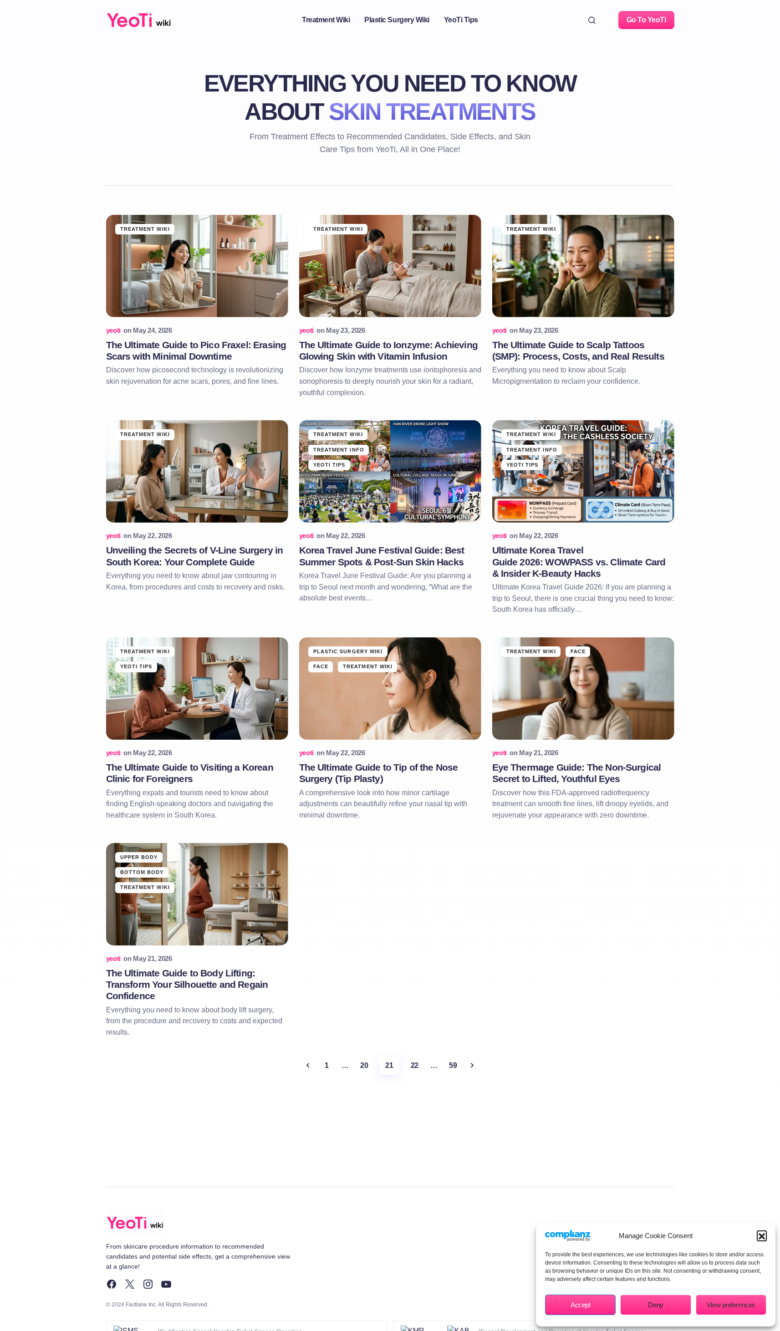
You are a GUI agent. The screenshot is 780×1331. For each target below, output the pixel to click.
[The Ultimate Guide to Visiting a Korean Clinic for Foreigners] (197, 688)
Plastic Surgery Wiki (348, 651)
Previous (307, 1066)
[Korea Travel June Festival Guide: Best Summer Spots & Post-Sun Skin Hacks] (390, 471)
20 (364, 1065)
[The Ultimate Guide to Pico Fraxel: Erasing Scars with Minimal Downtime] (197, 266)
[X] (130, 1284)
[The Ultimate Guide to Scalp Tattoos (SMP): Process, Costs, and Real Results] (583, 266)
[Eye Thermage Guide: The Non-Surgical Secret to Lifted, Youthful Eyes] (583, 688)
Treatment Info (338, 449)
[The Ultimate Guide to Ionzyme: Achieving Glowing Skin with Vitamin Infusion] (390, 266)
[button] (761, 1235)
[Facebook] (111, 1284)
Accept (580, 1305)
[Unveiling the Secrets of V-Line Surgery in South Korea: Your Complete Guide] (197, 471)
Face (320, 666)
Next (472, 1066)
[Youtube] (166, 1284)
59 (453, 1065)
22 (414, 1065)
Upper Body (139, 857)
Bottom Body (142, 872)
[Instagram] (148, 1284)
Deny (655, 1305)
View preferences (731, 1305)
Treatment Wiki (145, 229)
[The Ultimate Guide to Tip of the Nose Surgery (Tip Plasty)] (390, 688)
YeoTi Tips (329, 464)
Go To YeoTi (646, 20)
